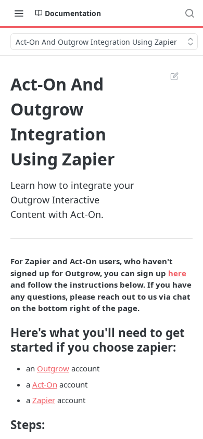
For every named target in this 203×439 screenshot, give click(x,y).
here (177, 273)
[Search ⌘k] (189, 13)
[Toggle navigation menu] (18, 13)
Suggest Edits (169, 76)
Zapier (43, 400)
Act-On (44, 384)
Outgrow (53, 368)
